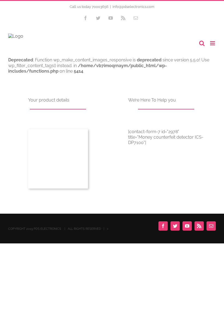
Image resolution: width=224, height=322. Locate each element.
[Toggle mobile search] (202, 43)
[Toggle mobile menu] (213, 43)
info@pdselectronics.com (133, 7)
